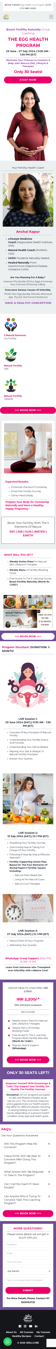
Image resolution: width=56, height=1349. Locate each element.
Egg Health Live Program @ (28, 7)
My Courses (43, 1332)
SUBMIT (28, 1290)
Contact (39, 1336)
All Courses (26, 1332)
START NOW (28, 79)
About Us (11, 1332)
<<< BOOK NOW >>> (28, 410)
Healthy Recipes (21, 1336)
